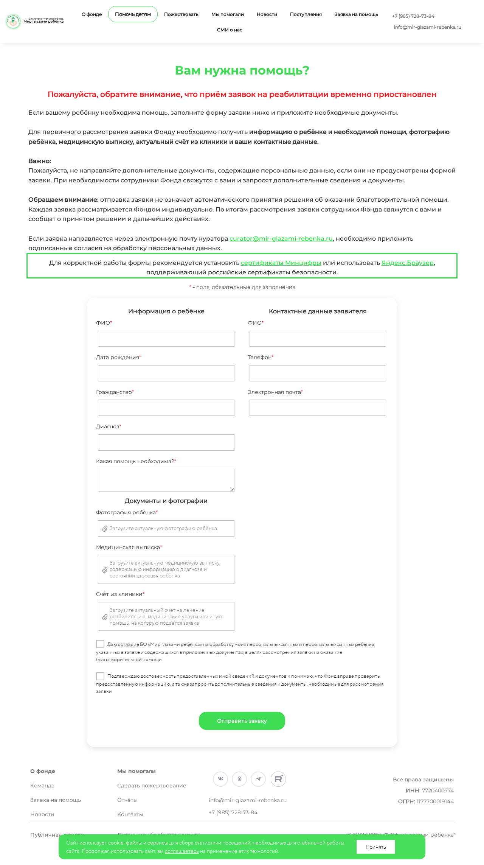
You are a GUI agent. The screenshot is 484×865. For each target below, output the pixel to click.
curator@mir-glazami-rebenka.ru (281, 238)
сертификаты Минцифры (281, 262)
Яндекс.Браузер (408, 262)
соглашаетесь (182, 851)
